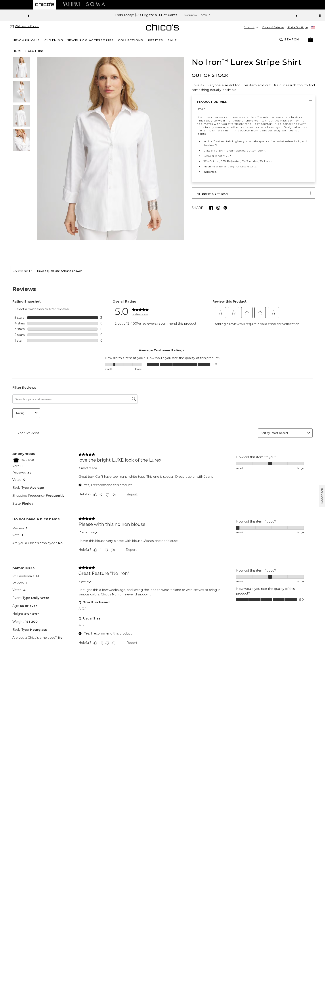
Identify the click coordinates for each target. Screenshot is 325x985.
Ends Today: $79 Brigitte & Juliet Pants (146, 15)
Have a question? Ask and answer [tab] (59, 271)
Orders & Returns (273, 27)
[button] (310, 39)
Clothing (36, 51)
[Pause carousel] (320, 15)
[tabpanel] (162, 466)
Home (18, 51)
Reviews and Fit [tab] (22, 271)
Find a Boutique (297, 27)
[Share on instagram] (218, 208)
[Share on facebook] (211, 208)
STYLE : (202, 109)
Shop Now (190, 15)
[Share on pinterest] (225, 208)
